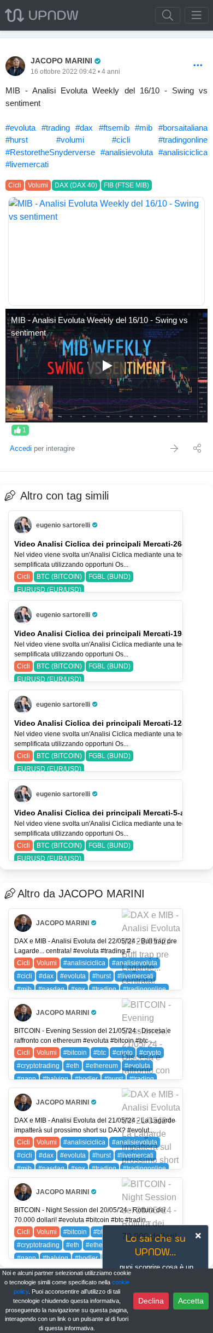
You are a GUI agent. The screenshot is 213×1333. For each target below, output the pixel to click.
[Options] (198, 66)
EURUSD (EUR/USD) (49, 590)
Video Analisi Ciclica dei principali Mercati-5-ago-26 (110, 812)
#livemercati (27, 164)
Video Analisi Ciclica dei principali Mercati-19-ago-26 (112, 633)
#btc (99, 1052)
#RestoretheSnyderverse (50, 152)
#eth (72, 1066)
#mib (143, 127)
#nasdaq (51, 989)
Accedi (21, 448)
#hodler (86, 1079)
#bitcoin (75, 1052)
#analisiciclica (183, 152)
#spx (78, 989)
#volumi (70, 139)
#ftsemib (114, 127)
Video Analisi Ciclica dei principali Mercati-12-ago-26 (112, 723)
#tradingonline (183, 139)
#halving (55, 1079)
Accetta (191, 1300)
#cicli (121, 139)
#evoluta (20, 127)
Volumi (38, 185)
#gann (26, 1079)
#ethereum (102, 1066)
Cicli (14, 185)
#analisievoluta (126, 152)
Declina (151, 1300)
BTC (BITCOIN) (59, 576)
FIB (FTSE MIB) (126, 185)
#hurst (16, 139)
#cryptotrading (38, 1066)
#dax (84, 127)
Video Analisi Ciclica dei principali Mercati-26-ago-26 (112, 543)
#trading (56, 127)
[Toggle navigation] (197, 15)
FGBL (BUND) (109, 576)
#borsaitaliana (183, 127)
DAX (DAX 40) (76, 185)
